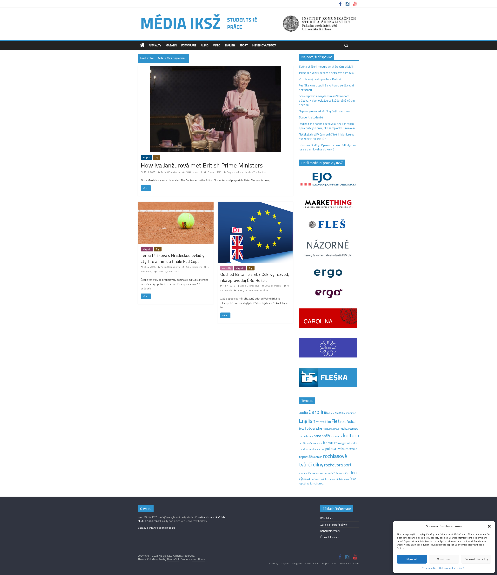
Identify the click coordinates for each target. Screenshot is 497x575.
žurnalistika (316, 483)
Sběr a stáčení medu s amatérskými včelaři (326, 66)
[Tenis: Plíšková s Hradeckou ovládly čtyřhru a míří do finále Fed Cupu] (176, 204)
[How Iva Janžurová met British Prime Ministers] (215, 68)
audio (303, 412)
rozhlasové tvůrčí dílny (323, 460)
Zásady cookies (429, 568)
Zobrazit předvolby (476, 559)
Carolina (248, 290)
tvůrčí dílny (334, 473)
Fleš (335, 421)
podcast (320, 449)
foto (301, 429)
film (328, 421)
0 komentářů (214, 172)
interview (353, 429)
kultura (351, 435)
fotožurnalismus (331, 429)
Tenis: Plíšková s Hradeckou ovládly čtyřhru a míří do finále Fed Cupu (172, 258)
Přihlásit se (326, 518)
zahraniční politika (319, 479)
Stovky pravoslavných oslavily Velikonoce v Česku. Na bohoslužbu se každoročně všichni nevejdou (327, 100)
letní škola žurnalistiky (310, 443)
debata (331, 413)
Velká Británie (261, 290)
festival (320, 422)
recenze (351, 448)
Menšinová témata (264, 45)
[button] (489, 526)
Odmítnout (444, 559)
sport (170, 271)
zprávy (345, 479)
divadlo (339, 413)
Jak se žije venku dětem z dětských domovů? (326, 73)
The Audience (260, 172)
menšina (303, 449)
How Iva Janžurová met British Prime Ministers (202, 165)
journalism (305, 436)
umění (343, 473)
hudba (344, 428)
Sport (244, 45)
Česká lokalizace (330, 537)
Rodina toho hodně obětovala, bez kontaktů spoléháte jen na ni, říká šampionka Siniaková (327, 126)
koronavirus (335, 436)
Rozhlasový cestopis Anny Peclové (320, 79)
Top (156, 157)
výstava (304, 478)
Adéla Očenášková (170, 172)
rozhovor (332, 465)
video (351, 472)
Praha (341, 448)
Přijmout (412, 559)
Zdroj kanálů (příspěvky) (334, 524)
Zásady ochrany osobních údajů (156, 528)
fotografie (313, 428)
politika (330, 448)
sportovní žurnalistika (310, 473)
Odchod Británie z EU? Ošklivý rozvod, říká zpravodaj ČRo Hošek (254, 277)
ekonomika (350, 413)
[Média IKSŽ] (248, 13)
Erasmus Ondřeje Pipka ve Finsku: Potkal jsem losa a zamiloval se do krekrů (327, 147)
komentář (320, 436)
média (312, 449)
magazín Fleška (347, 443)
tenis (176, 271)
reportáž (305, 456)
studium (325, 473)
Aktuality (155, 45)
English (230, 45)
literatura (330, 443)
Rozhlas (317, 457)
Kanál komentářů (330, 531)
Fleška (343, 422)
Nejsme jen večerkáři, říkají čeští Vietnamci (325, 111)
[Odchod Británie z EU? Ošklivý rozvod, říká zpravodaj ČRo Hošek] (255, 204)
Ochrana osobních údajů (451, 568)
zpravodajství (335, 479)
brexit (240, 290)
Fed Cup (162, 271)
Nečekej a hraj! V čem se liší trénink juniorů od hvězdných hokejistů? (327, 136)
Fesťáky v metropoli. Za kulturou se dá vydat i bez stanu (327, 87)
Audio (205, 45)
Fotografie (188, 45)
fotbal (351, 421)
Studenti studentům (312, 117)
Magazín (171, 45)
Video (216, 45)
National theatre (243, 172)
